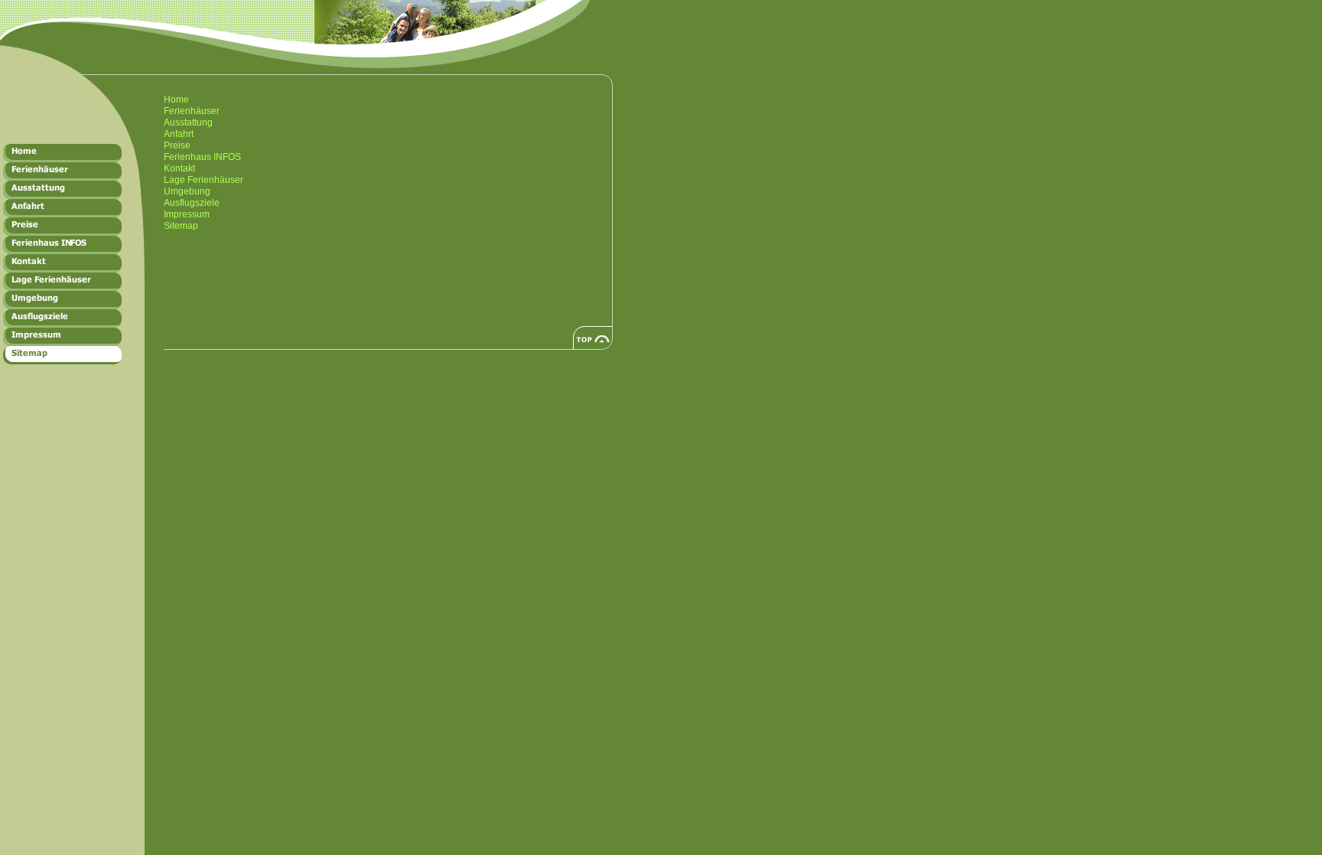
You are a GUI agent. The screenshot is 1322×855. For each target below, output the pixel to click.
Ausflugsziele (192, 202)
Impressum (187, 214)
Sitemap (181, 225)
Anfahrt (179, 134)
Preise (177, 145)
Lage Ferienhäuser (203, 180)
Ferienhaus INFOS (202, 157)
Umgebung (187, 191)
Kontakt (179, 168)
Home (176, 99)
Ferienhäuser (192, 111)
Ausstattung (188, 122)
